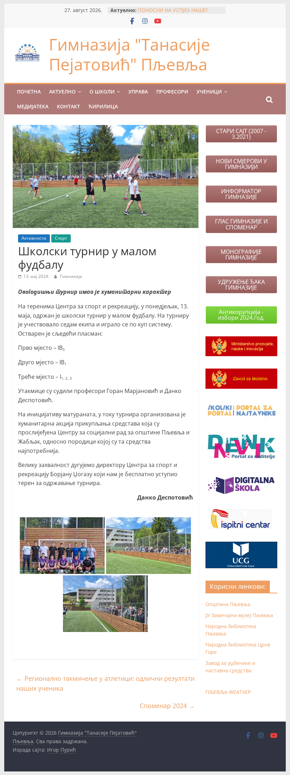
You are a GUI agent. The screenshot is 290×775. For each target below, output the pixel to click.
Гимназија (71, 276)
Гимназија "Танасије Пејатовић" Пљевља (129, 54)
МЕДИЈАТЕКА (32, 106)
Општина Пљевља (227, 604)
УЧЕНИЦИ (209, 91)
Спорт (61, 238)
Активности (34, 238)
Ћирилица (103, 106)
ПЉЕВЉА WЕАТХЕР (228, 692)
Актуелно (62, 91)
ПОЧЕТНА (29, 91)
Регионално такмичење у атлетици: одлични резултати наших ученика (105, 683)
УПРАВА (138, 91)
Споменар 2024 (167, 705)
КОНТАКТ (68, 106)
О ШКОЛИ (102, 91)
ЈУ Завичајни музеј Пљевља (239, 615)
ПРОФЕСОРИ (172, 91)
